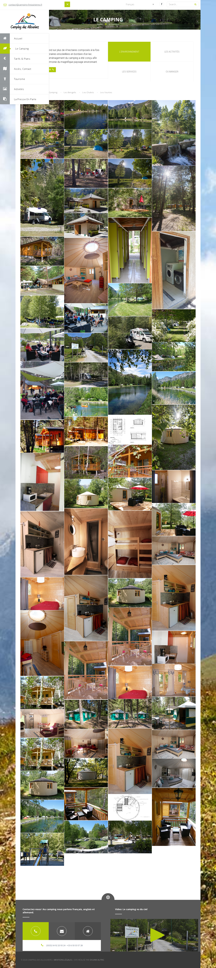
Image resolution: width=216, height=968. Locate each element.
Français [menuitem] (130, 4)
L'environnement (129, 51)
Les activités (171, 51)
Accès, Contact (22, 68)
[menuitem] (139, 4)
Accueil (18, 38)
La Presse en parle (25, 99)
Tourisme (19, 79)
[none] (139, 4)
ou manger (172, 71)
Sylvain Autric (97, 960)
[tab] (36, 931)
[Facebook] (161, 4)
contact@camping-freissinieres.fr (25, 4)
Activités (19, 89)
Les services (129, 71)
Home (100, 24)
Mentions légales (63, 960)
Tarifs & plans (22, 58)
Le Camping (22, 48)
